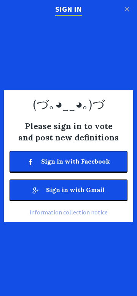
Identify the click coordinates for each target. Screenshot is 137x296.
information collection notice (69, 212)
